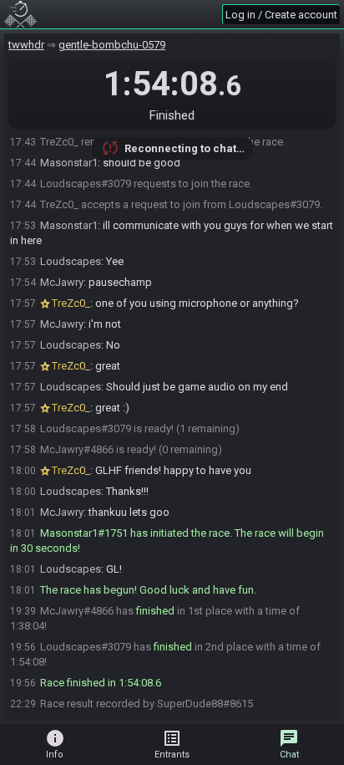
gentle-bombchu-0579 (111, 44)
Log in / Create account (281, 14)
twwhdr (26, 44)
